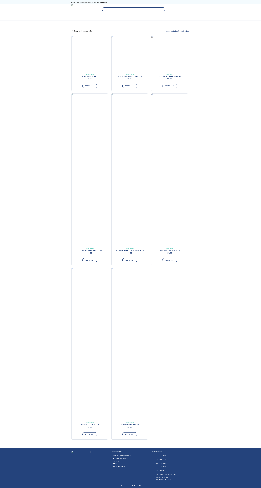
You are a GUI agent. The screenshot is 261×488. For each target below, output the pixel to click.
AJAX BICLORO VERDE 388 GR (170, 76)
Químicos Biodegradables (122, 456)
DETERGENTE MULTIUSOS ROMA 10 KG (130, 251)
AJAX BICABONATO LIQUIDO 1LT (130, 76)
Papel (115, 464)
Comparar (102, 40)
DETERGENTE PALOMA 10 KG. (169, 251)
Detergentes (90, 74)
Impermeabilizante (119, 466)
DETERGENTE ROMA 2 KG (130, 425)
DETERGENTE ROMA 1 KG (90, 425)
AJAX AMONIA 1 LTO (89, 76)
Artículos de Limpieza (120, 458)
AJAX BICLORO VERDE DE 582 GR (89, 251)
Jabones (116, 461)
